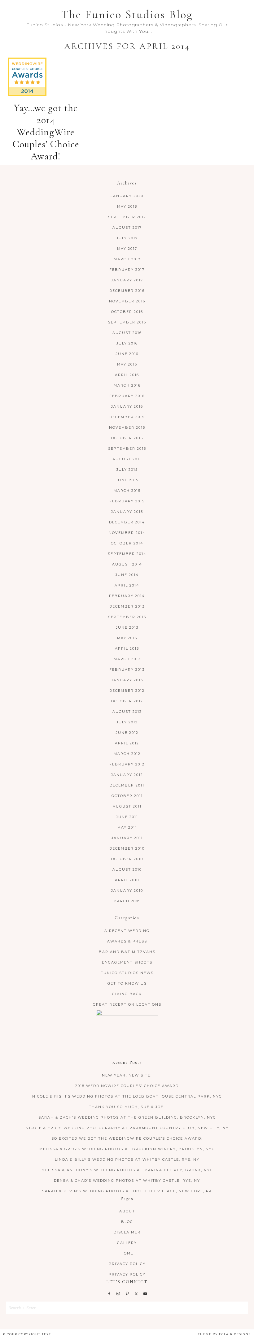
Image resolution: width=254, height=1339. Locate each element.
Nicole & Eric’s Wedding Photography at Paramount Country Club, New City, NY (127, 1128)
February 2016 (127, 396)
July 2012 (127, 722)
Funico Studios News (127, 973)
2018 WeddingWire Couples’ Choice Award (127, 1086)
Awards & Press (127, 941)
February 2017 (127, 269)
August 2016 (127, 333)
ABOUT (127, 1211)
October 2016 (127, 312)
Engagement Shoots (127, 962)
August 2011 (127, 806)
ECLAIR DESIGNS (235, 1334)
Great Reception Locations (127, 1004)
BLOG (127, 1222)
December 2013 (127, 606)
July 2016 (127, 343)
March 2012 (127, 754)
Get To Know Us (127, 983)
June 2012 (127, 732)
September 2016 (127, 322)
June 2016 (127, 354)
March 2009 (127, 901)
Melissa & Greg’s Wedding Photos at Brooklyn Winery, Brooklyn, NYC (127, 1149)
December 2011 (127, 785)
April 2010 (127, 880)
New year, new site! (127, 1075)
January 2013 (127, 680)
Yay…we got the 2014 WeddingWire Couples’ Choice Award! (45, 132)
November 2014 (127, 533)
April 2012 (127, 743)
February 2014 (127, 596)
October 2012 (127, 701)
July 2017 (127, 238)
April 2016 (127, 375)
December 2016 (127, 290)
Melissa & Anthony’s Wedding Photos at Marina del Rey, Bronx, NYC (127, 1170)
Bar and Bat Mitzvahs (127, 952)
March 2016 (127, 385)
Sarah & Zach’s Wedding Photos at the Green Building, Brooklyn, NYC (127, 1117)
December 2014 (127, 522)
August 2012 (127, 711)
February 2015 (127, 501)
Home (127, 1253)
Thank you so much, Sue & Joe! (127, 1107)
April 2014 (127, 585)
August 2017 (127, 227)
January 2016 (127, 406)
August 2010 (127, 869)
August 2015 (127, 459)
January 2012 (127, 775)
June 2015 (127, 480)
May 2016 (127, 364)
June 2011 (127, 817)
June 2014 (127, 575)
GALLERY (127, 1243)
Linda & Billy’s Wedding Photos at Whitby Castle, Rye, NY (127, 1159)
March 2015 (127, 490)
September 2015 (127, 448)
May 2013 (127, 638)
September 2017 (127, 217)
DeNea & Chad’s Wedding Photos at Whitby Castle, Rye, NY (127, 1180)
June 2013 (127, 627)
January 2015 (127, 511)
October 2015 (127, 438)
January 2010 (127, 890)
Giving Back (127, 994)
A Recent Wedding (127, 931)
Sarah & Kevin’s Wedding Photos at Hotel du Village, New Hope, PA (127, 1191)
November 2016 (127, 301)
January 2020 (127, 196)
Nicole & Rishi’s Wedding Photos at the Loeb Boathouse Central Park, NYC (127, 1096)
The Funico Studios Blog (127, 15)
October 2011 (127, 796)
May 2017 (127, 248)
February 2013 (127, 669)
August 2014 (127, 564)
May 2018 (127, 206)
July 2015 (127, 469)
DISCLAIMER (127, 1232)
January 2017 (127, 280)
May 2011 (127, 827)
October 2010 (127, 859)
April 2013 (127, 648)
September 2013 (127, 617)
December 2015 (127, 417)
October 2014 (127, 543)
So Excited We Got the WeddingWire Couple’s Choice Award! (127, 1138)
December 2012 (127, 690)
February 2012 (127, 764)
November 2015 (127, 427)
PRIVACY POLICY (127, 1264)
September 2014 (127, 554)
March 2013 (127, 659)
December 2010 (127, 848)
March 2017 (127, 259)
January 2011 (127, 838)
